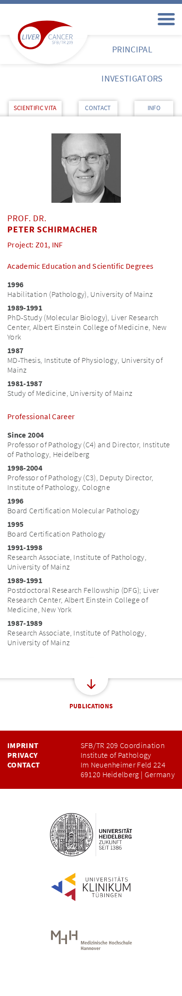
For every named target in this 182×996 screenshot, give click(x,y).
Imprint (22, 745)
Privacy (22, 755)
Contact (23, 764)
